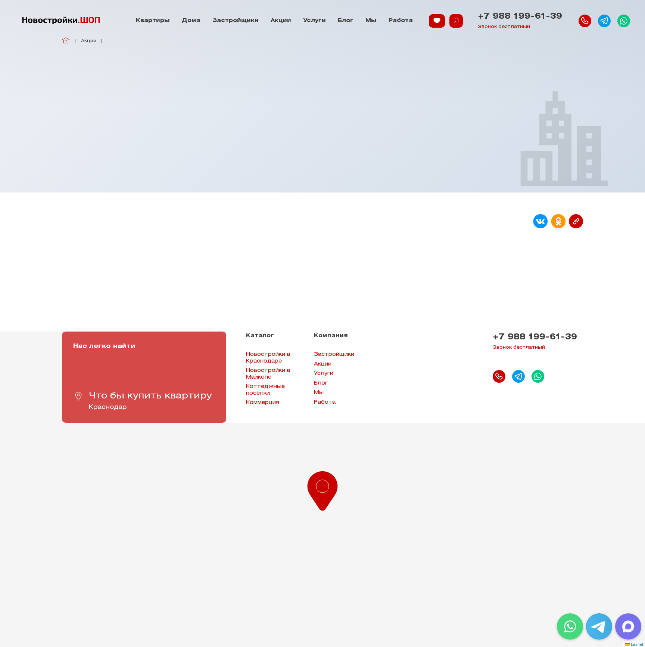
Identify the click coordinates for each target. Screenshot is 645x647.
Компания (331, 335)
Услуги (314, 20)
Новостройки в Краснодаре (268, 358)
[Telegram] (599, 626)
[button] (322, 489)
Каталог (260, 335)
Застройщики (235, 20)
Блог (345, 20)
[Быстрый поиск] (456, 21)
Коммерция (262, 402)
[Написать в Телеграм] (604, 21)
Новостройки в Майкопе (268, 374)
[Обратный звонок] (585, 21)
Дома (191, 20)
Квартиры (153, 20)
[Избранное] (437, 21)
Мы (371, 20)
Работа (401, 20)
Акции (281, 20)
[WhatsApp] (570, 626)
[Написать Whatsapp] (623, 21)
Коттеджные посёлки (265, 390)
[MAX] (628, 626)
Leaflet (636, 644)
